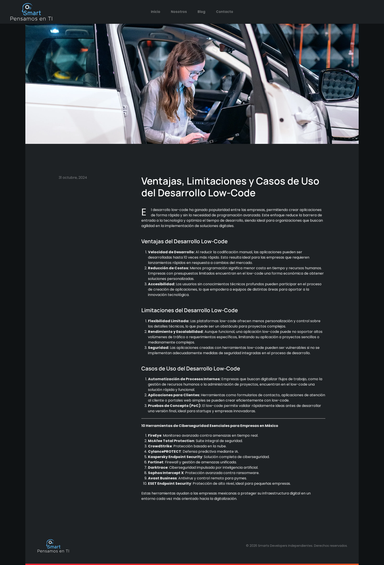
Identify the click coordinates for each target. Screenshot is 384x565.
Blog (201, 11)
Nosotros (179, 11)
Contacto (224, 11)
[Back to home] (31, 12)
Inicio (155, 11)
